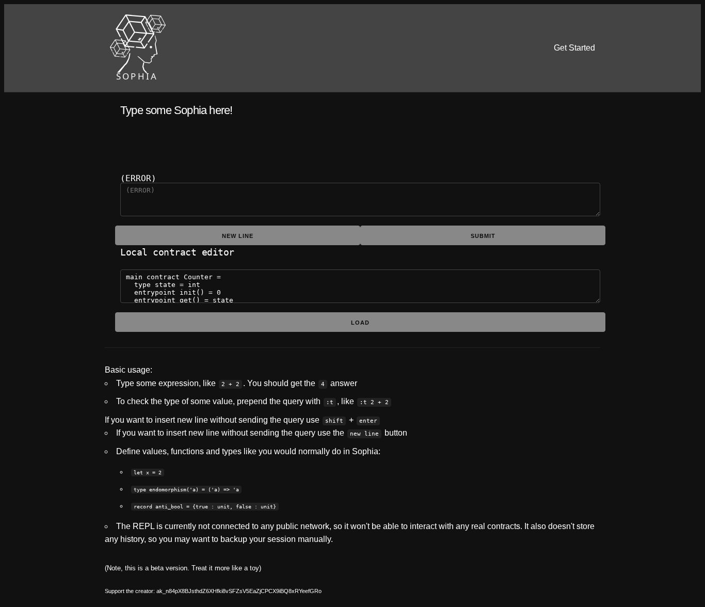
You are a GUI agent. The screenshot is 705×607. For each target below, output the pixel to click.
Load (360, 323)
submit (483, 236)
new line (237, 236)
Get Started (574, 47)
